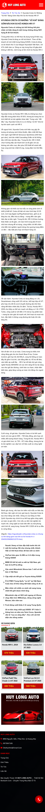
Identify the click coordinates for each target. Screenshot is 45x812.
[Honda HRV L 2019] (11, 635)
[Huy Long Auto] (14, 5)
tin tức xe (16, 13)
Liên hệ (3, 771)
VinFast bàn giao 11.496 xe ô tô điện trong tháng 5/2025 (21, 556)
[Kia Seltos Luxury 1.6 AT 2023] (33, 635)
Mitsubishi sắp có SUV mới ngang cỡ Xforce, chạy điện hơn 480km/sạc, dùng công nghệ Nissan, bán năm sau (22, 597)
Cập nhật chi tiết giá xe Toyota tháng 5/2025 (21, 576)
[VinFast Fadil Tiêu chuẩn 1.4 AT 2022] (11, 668)
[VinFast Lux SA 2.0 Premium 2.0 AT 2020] (33, 668)
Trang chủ (5, 758)
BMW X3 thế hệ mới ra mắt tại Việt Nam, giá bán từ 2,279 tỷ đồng (21, 563)
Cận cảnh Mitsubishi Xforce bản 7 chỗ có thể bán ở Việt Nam (22, 570)
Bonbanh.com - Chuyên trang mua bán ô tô (18, 781)
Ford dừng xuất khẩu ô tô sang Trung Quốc (21, 605)
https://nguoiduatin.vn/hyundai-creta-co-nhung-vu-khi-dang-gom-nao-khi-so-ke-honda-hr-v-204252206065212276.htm (22, 536)
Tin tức (3, 767)
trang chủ (5, 13)
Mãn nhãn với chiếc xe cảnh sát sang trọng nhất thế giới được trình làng (21, 589)
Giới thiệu (5, 762)
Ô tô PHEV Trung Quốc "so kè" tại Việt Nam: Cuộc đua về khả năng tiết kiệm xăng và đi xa (22, 582)
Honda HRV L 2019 (10, 645)
